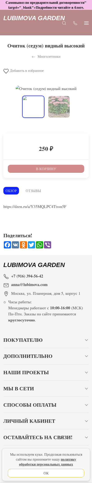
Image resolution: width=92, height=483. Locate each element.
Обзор (11, 190)
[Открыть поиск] (64, 22)
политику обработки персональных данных (47, 462)
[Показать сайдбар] (86, 22)
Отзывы (33, 190)
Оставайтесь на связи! (38, 437)
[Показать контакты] (75, 22)
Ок (46, 473)
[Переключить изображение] (33, 107)
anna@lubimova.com (29, 284)
